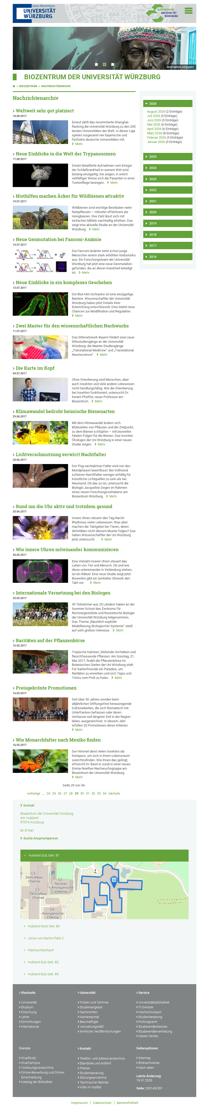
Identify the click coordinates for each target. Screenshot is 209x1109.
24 (48, 793)
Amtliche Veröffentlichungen (100, 1031)
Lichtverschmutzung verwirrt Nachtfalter (61, 454)
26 (59, 793)
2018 (152, 234)
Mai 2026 (153, 124)
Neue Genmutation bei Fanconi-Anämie (58, 239)
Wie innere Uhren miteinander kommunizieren (67, 549)
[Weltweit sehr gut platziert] (40, 143)
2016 (152, 257)
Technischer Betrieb (94, 1082)
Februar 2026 (156, 137)
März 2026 (154, 133)
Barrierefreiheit (127, 1103)
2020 (152, 212)
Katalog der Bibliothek (36, 1082)
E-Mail (29, 830)
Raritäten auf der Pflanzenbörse (50, 640)
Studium (27, 1007)
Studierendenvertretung (155, 1031)
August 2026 (156, 111)
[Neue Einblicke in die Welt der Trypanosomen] (40, 186)
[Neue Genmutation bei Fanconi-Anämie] (40, 271)
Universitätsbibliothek (153, 1002)
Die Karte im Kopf (35, 368)
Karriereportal (89, 1017)
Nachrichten (88, 1012)
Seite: (140, 1088)
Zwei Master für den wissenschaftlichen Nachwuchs (72, 326)
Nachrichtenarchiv (56, 86)
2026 (152, 103)
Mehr (79, 144)
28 (71, 793)
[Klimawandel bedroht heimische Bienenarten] (40, 443)
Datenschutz (102, 1103)
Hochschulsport (149, 1012)
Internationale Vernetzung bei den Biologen (63, 593)
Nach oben (146, 1068)
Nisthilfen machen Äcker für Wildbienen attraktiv (70, 196)
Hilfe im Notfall (90, 1087)
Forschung (28, 1012)
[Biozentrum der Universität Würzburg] (162, 21)
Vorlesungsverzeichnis (37, 1068)
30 (82, 793)
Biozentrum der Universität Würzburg (92, 77)
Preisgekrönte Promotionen (46, 688)
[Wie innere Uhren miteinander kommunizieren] (40, 582)
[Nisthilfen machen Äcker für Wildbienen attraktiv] (40, 228)
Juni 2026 (154, 120)
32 (93, 793)
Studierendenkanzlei (152, 1026)
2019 (152, 223)
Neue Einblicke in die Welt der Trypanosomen (66, 154)
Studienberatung (150, 1017)
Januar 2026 (156, 142)
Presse (85, 1068)
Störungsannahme (93, 1077)
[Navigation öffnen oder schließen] (188, 11)
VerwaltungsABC (92, 1026)
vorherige (33, 793)
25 (54, 793)
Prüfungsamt (147, 1022)
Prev (21, 48)
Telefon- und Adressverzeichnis (102, 1058)
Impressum (79, 1103)
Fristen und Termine (94, 1002)
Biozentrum (28, 86)
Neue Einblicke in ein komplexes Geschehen (64, 282)
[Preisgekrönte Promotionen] (40, 720)
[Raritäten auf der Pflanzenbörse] (40, 672)
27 (65, 793)
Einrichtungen (31, 1022)
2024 (152, 168)
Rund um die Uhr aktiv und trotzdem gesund (64, 506)
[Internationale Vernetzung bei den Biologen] (40, 625)
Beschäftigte (89, 1022)
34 (104, 793)
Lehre (25, 1017)
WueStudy (28, 1058)
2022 (152, 190)
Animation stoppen (180, 67)
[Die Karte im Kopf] (40, 400)
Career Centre (148, 1036)
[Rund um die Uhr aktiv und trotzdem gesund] (40, 538)
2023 (152, 179)
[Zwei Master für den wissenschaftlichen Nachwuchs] (40, 358)
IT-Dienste (145, 1007)
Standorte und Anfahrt (95, 1063)
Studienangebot (91, 1007)
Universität (29, 1002)
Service (143, 993)
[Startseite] (14, 86)
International (30, 1026)
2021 (152, 201)
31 (87, 793)
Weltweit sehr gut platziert (45, 111)
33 (99, 793)
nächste (114, 793)
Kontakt (28, 805)
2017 (152, 245)
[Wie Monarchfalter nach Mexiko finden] (40, 772)
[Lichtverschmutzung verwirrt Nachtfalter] (40, 487)
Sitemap (144, 1058)
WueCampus (30, 1063)
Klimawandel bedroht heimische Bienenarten (65, 411)
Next (187, 48)
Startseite (28, 993)
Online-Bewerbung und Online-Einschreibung (43, 1075)
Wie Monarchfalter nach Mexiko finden (58, 740)
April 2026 (154, 129)
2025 (152, 157)
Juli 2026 (153, 116)
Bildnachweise (149, 1063)
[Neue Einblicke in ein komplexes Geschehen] (40, 314)
